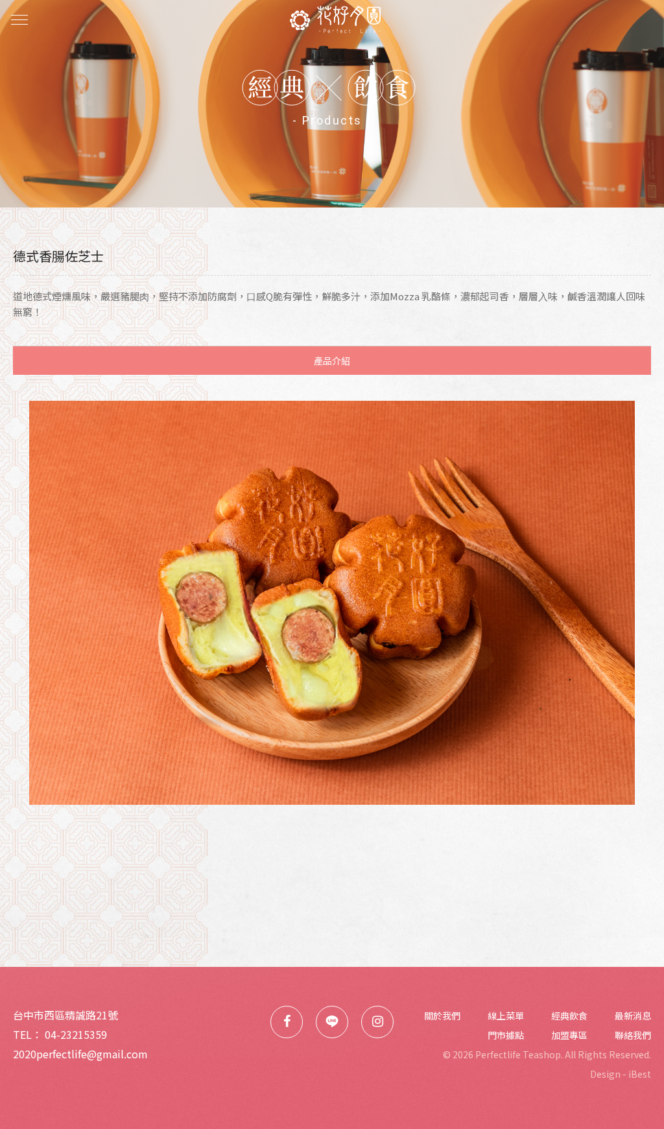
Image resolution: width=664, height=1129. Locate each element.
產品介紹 (332, 360)
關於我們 (442, 1015)
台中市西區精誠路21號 (65, 1015)
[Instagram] (377, 1022)
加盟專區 (569, 1034)
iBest (639, 1073)
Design (605, 1073)
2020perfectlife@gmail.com (80, 1054)
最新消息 (633, 1015)
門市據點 (506, 1034)
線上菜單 (506, 1015)
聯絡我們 (633, 1034)
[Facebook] (286, 1022)
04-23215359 (76, 1034)
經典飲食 (569, 1015)
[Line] (332, 1022)
